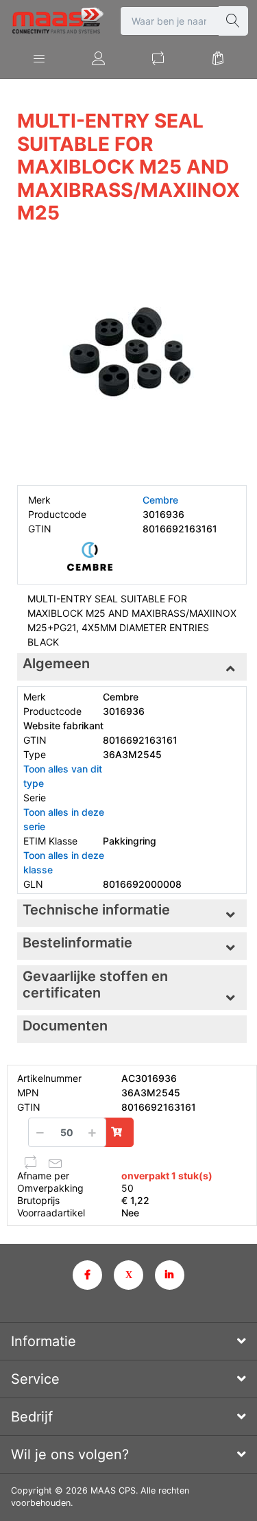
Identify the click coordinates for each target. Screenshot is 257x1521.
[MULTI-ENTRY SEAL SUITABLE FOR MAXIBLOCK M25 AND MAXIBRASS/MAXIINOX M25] (132, 356)
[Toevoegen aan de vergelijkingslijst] (31, 1162)
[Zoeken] (233, 21)
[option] (132, 356)
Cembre (160, 500)
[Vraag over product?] (55, 1162)
